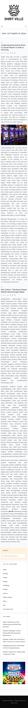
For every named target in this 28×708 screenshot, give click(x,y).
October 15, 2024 (5, 53)
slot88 (8, 224)
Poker (5, 601)
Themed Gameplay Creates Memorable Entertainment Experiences (12, 633)
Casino (5, 577)
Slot (2, 42)
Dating (5, 581)
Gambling (6, 585)
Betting (5, 573)
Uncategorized (8, 609)
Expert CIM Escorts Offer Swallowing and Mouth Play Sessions (12, 624)
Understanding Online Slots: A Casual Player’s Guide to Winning (13, 47)
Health (5, 589)
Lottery (5, 593)
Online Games (7, 597)
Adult (4, 569)
